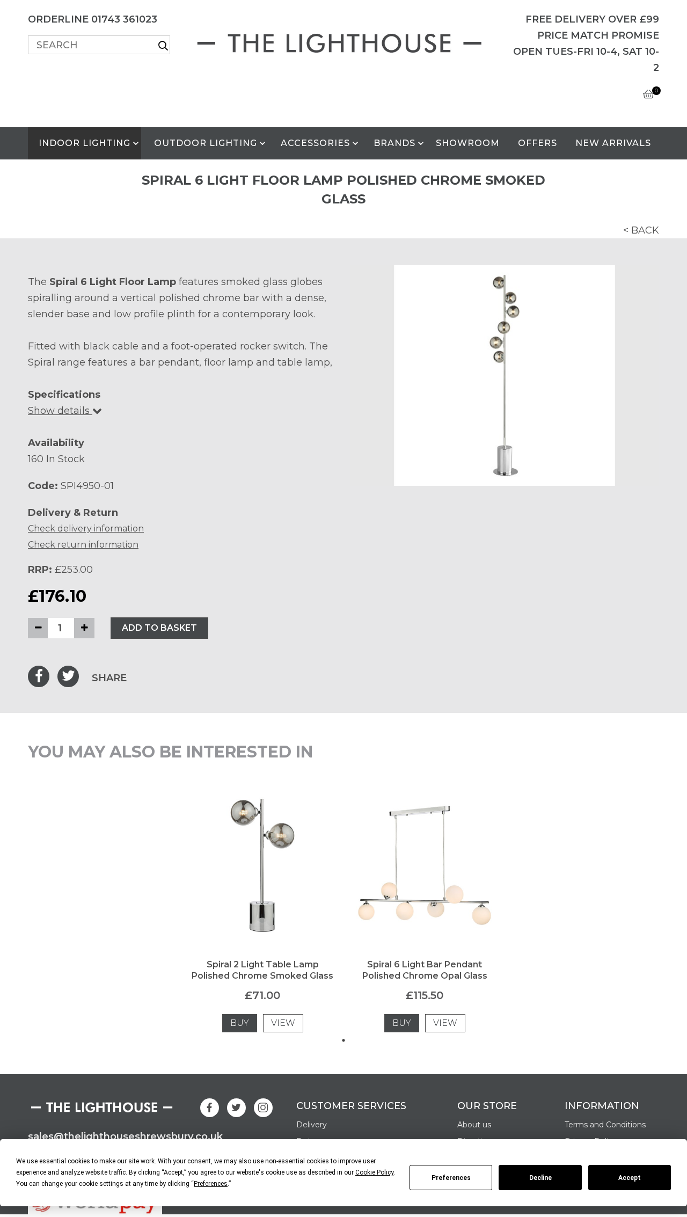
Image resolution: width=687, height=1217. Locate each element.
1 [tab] (343, 1040)
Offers (537, 143)
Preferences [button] (211, 1183)
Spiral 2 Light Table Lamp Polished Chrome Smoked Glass (262, 970)
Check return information (83, 545)
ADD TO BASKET (159, 628)
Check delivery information (86, 528)
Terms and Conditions (605, 1124)
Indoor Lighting (84, 143)
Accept (629, 1178)
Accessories (315, 143)
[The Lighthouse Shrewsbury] (343, 41)
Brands (394, 143)
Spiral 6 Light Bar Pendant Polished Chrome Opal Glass (424, 970)
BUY (239, 1023)
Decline (540, 1178)
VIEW (283, 1023)
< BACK (641, 230)
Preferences (451, 1178)
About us (474, 1124)
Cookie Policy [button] (374, 1172)
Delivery (311, 1124)
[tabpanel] (262, 912)
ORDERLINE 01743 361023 (92, 19)
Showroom (468, 143)
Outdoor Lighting (205, 143)
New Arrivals (613, 143)
